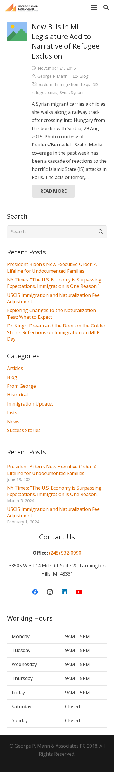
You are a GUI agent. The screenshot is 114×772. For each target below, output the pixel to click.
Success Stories (24, 430)
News (13, 421)
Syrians (77, 92)
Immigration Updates (30, 404)
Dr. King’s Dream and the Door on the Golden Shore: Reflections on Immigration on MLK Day (56, 332)
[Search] (106, 7)
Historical (17, 395)
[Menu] (94, 7)
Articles (15, 368)
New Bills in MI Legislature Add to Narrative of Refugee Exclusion (65, 41)
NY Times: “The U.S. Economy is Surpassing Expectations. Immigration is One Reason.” (54, 283)
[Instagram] (49, 592)
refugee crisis (44, 92)
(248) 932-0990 (65, 553)
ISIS (95, 84)
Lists (12, 412)
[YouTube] (79, 592)
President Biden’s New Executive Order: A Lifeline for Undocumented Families (52, 267)
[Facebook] (35, 592)
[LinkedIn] (64, 592)
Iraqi (85, 84)
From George (21, 386)
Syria (64, 92)
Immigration (66, 84)
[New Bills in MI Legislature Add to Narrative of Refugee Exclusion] (17, 31)
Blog (84, 76)
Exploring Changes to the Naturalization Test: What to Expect (51, 313)
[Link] (21, 7)
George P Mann (52, 76)
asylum (45, 84)
